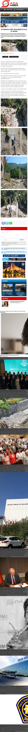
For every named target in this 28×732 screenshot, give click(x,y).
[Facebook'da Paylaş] (3, 223)
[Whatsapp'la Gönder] (10, 223)
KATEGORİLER (20, 9)
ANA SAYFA (9, 9)
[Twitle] (7, 223)
